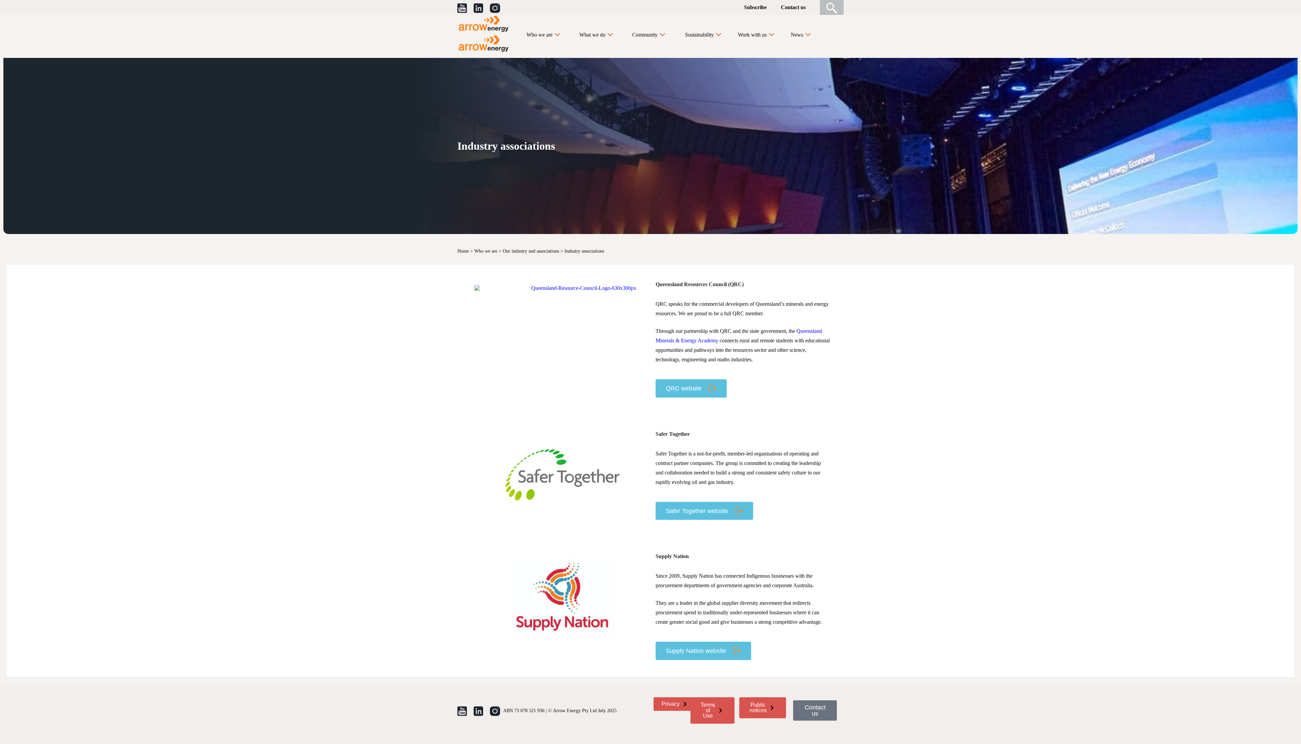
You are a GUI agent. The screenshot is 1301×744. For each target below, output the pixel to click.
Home (463, 251)
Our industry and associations (531, 251)
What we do (592, 35)
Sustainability (699, 35)
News (797, 35)
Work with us (752, 35)
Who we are (539, 35)
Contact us (793, 7)
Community (645, 35)
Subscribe (755, 7)
